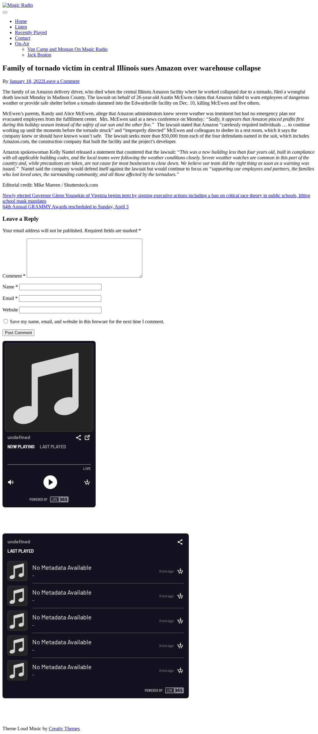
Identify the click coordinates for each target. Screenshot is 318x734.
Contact (22, 38)
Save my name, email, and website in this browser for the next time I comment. (87, 321)
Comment (13, 276)
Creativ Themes (64, 728)
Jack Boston (39, 54)
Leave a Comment (61, 81)
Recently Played (31, 32)
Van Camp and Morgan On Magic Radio (67, 49)
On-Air (22, 43)
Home (21, 21)
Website (10, 309)
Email (10, 298)
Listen (21, 26)
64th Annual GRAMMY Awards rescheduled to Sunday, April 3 (65, 206)
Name (10, 286)
